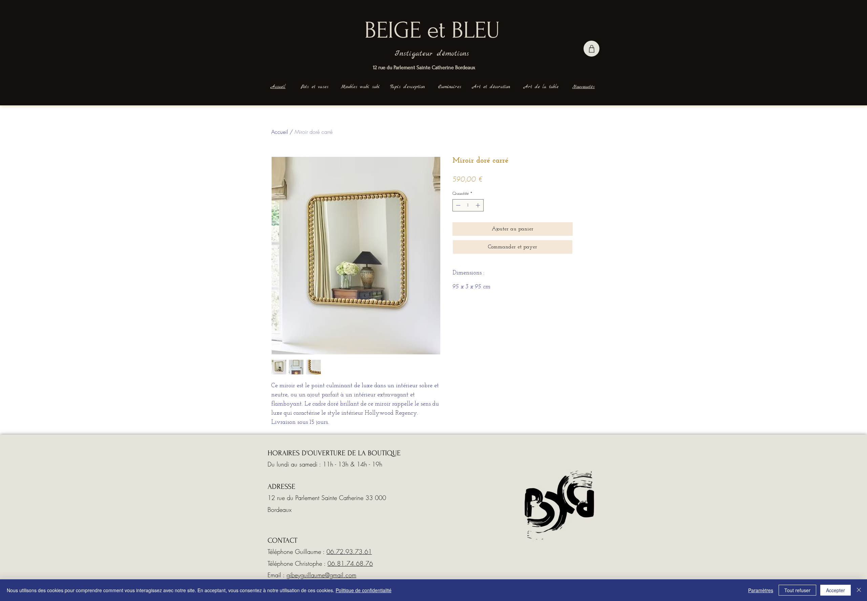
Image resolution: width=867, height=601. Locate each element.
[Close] (859, 590)
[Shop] (591, 49)
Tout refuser (797, 590)
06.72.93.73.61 (349, 551)
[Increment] (478, 205)
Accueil (279, 132)
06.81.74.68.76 (350, 563)
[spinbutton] (467, 205)
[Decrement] (457, 205)
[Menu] (223, 46)
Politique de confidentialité (364, 590)
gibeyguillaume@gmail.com (321, 575)
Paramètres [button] (760, 590)
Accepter (835, 590)
